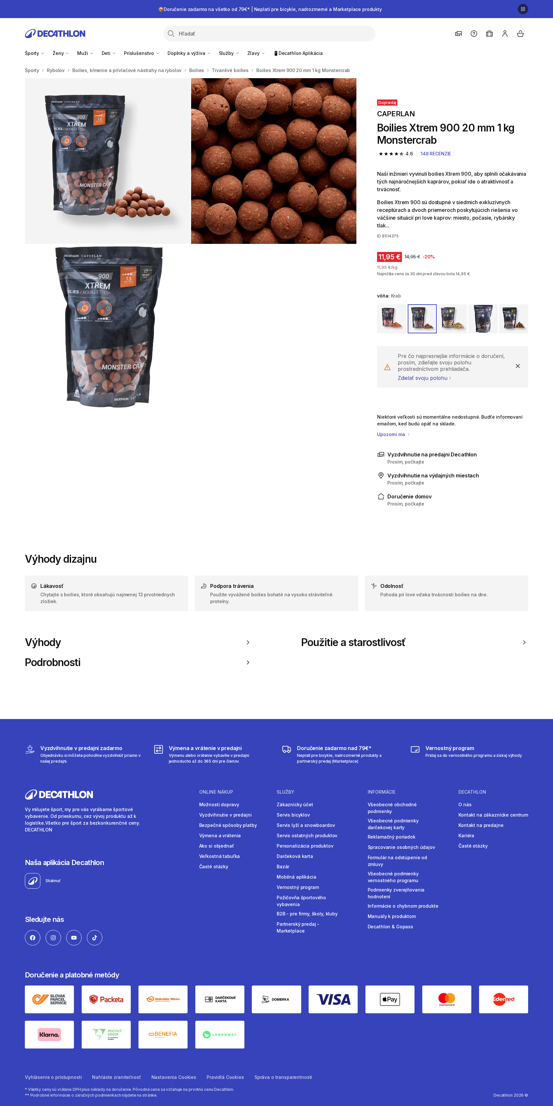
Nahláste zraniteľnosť (116, 1077)
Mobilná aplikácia (296, 877)
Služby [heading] (285, 792)
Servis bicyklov (293, 815)
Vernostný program (298, 887)
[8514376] (482, 318)
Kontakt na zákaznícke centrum (493, 815)
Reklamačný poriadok (391, 837)
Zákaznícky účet (295, 804)
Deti (107, 53)
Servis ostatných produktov (307, 835)
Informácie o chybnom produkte (403, 906)
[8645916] (513, 318)
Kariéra (466, 835)
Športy (32, 53)
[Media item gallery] (190, 244)
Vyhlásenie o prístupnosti (53, 1077)
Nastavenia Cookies (173, 1077)
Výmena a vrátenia (220, 835)
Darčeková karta (295, 856)
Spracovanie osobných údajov (401, 847)
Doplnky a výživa (187, 53)
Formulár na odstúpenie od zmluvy (397, 861)
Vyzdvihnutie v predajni (225, 815)
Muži (83, 53)
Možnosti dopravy (219, 804)
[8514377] (452, 318)
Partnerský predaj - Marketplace (298, 927)
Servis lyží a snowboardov (306, 825)
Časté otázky (213, 866)
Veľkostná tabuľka (219, 856)
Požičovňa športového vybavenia (301, 901)
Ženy (59, 53)
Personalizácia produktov (305, 846)
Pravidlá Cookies (225, 1077)
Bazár (283, 866)
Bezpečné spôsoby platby (228, 825)
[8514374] (391, 318)
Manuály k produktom (392, 916)
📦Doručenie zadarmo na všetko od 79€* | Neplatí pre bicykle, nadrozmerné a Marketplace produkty (270, 9)
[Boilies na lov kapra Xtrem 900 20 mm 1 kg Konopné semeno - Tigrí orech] (107, 161)
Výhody (43, 642)
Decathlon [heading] (472, 792)
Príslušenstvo (139, 53)
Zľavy (254, 53)
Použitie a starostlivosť (353, 642)
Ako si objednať (216, 846)
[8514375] (422, 318)
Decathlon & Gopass (390, 926)
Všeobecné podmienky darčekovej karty (393, 824)
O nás (464, 804)
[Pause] (523, 9)
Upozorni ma (391, 434)
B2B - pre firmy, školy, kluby (307, 913)
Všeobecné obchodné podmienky (392, 808)
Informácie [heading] (381, 792)
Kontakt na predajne (480, 825)
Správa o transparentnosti (283, 1077)
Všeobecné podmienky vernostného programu (393, 877)
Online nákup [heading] (216, 792)
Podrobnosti (53, 662)
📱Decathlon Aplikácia (298, 53)
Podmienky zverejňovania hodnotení (396, 893)
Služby (227, 53)
